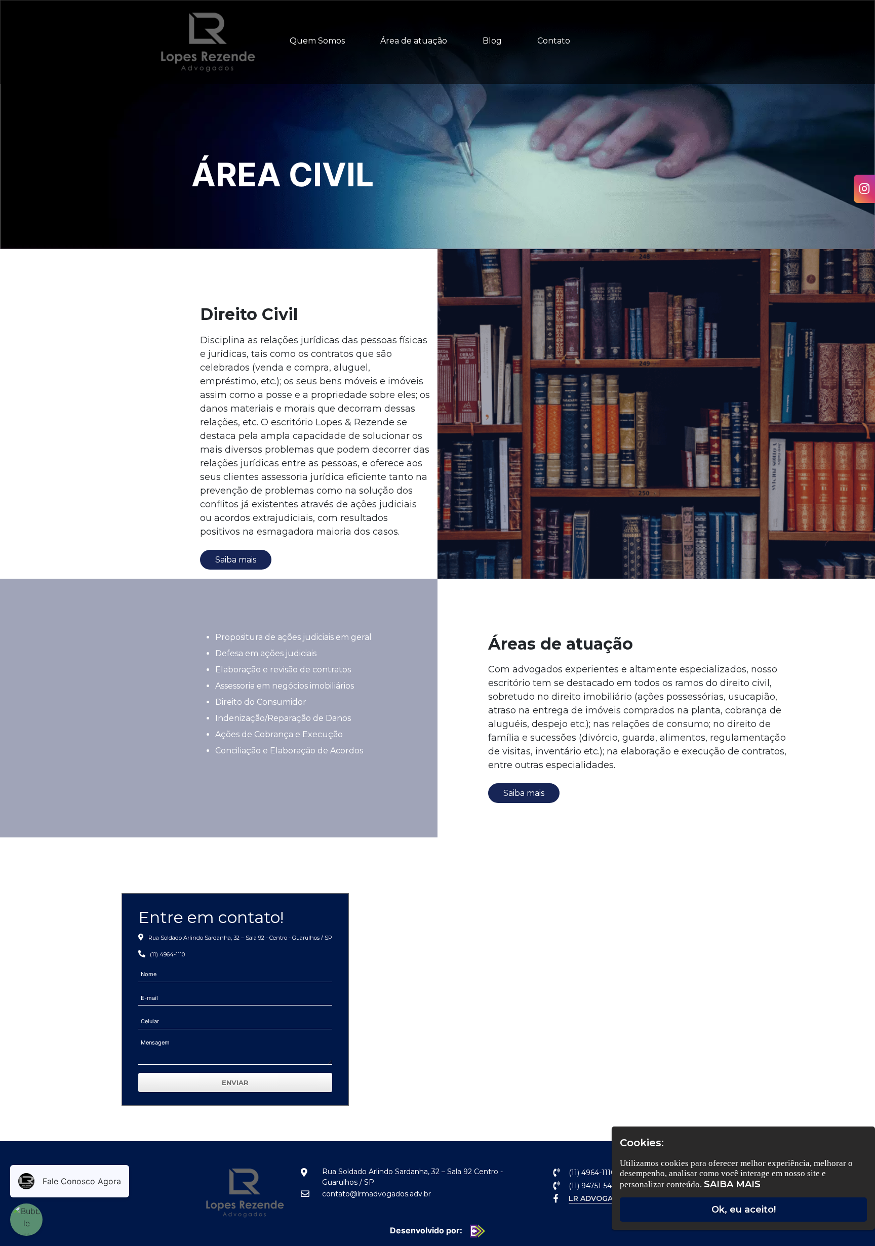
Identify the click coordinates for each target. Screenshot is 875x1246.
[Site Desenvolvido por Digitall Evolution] (475, 1230)
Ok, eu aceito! (743, 1209)
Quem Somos (317, 41)
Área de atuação (413, 41)
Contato (553, 41)
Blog (492, 41)
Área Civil (282, 174)
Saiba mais (235, 560)
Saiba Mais (732, 1184)
